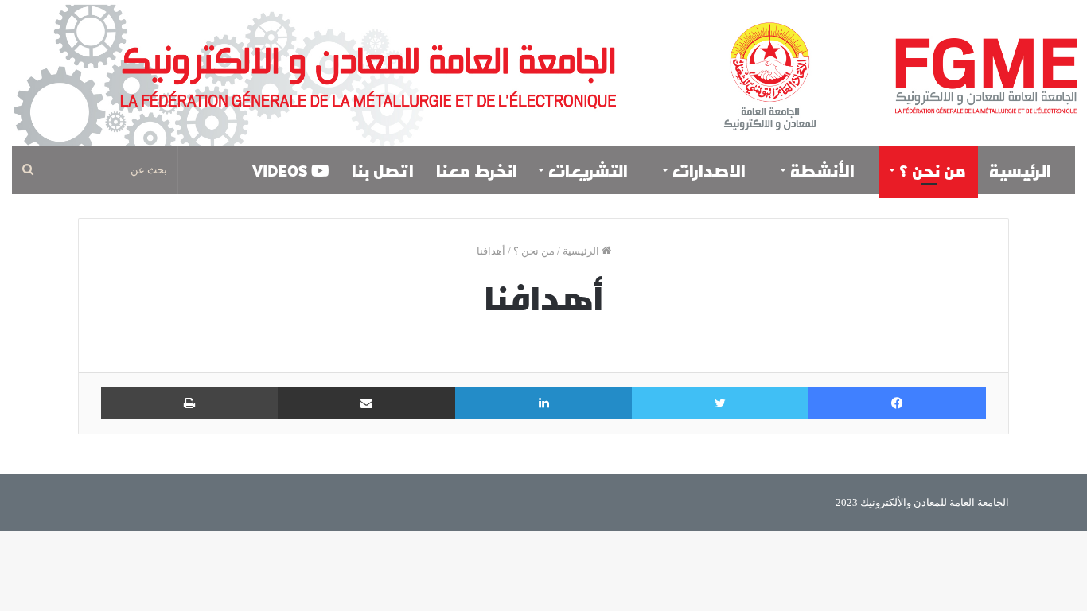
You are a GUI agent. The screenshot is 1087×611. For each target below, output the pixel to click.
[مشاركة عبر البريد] (366, 403)
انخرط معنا (476, 170)
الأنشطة (824, 170)
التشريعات (590, 170)
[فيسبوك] (897, 403)
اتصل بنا (383, 170)
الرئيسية (1022, 170)
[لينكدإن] (543, 403)
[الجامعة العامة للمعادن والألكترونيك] (543, 73)
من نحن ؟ (932, 170)
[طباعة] (189, 403)
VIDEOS (281, 170)
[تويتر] (720, 403)
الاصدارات (711, 170)
